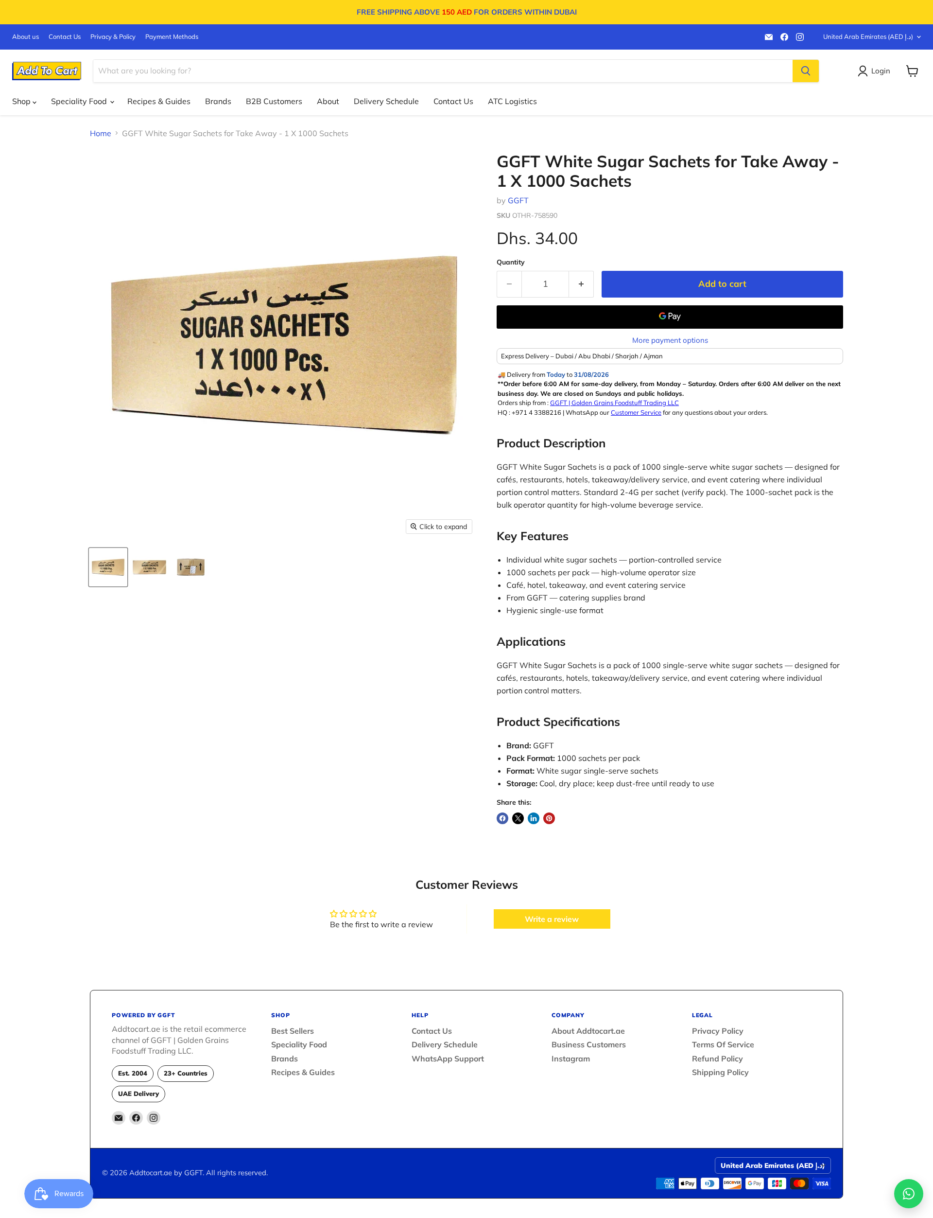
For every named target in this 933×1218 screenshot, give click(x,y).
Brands (218, 101)
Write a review (552, 919)
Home (100, 133)
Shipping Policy (720, 1072)
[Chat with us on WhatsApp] (908, 1193)
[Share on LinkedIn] (533, 818)
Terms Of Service (723, 1044)
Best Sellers (292, 1031)
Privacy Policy (717, 1031)
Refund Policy (717, 1058)
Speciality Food (80, 101)
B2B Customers (274, 101)
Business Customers (589, 1044)
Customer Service (636, 412)
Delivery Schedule (386, 101)
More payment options (670, 340)
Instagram (571, 1058)
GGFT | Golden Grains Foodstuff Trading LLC (614, 402)
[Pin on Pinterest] (549, 818)
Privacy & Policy (113, 36)
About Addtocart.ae (588, 1031)
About (328, 101)
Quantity (511, 262)
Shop (22, 101)
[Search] (806, 71)
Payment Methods (171, 36)
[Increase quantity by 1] (581, 284)
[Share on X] (518, 818)
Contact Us (65, 36)
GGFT (518, 200)
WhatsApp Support (448, 1058)
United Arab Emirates (868, 36)
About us (25, 36)
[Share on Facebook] (502, 818)
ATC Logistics (512, 101)
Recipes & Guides (158, 101)
